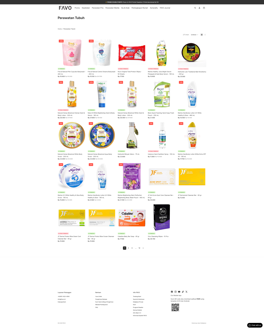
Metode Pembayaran (101, 304)
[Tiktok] (183, 291)
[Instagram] (175, 291)
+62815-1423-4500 (64, 296)
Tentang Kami (137, 296)
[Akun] (199, 8)
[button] (194, 34)
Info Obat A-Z (137, 313)
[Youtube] (179, 291)
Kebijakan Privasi (138, 302)
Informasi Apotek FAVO (140, 315)
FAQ (96, 307)
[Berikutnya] (143, 248)
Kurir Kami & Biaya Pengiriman (104, 302)
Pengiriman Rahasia (101, 299)
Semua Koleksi (137, 310)
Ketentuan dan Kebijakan (199, 323)
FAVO (64, 323)
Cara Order (98, 296)
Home (60, 29)
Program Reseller (138, 307)
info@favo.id (61, 299)
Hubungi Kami (62, 302)
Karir (134, 304)
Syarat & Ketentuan (138, 299)
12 (139, 248)
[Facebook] (172, 291)
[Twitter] (186, 291)
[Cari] (195, 8)
